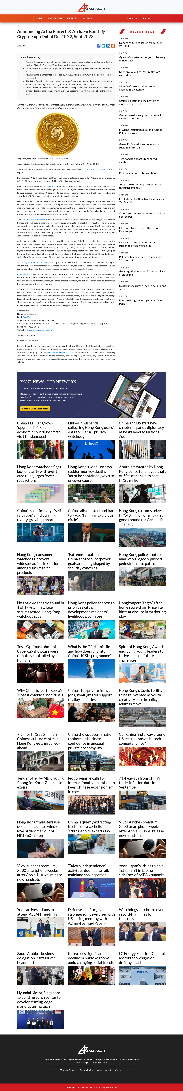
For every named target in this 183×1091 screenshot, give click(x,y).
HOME (39, 18)
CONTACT (87, 18)
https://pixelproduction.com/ (39, 330)
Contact (119, 1070)
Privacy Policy (86, 1070)
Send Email (28, 317)
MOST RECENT (54, 18)
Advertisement (104, 1070)
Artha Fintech (23, 274)
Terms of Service (68, 1070)
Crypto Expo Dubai (96, 169)
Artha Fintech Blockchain (33, 219)
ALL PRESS (72, 18)
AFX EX (51, 186)
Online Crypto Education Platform (33, 262)
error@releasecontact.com (60, 352)
